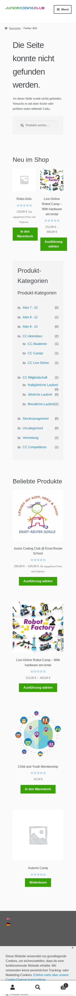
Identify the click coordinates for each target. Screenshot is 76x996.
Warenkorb (58, 984)
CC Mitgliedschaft (35, 377)
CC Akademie (37, 343)
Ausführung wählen (54, 244)
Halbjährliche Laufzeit (43, 385)
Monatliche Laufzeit (41, 404)
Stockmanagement (36, 418)
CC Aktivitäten (32, 336)
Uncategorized (33, 428)
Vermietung (30, 437)
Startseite (15, 28)
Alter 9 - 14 (30, 326)
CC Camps (35, 353)
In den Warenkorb (25, 234)
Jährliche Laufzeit (40, 394)
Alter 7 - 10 (30, 307)
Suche (38, 987)
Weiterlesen (38, 882)
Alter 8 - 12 (30, 317)
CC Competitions (34, 447)
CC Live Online (38, 362)
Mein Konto (12, 987)
